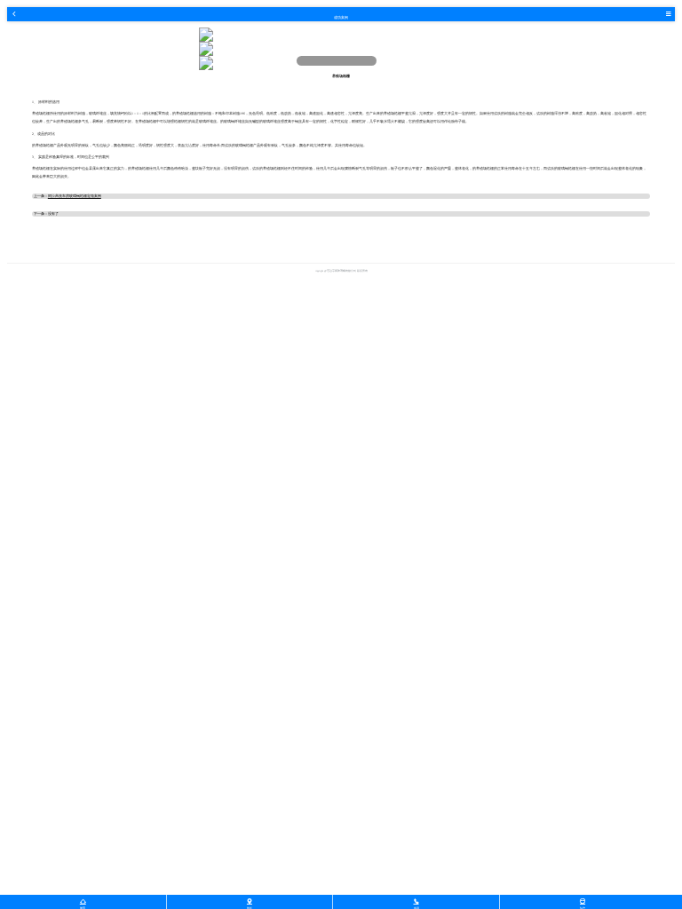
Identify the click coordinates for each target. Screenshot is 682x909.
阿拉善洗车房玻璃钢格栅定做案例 (74, 196)
